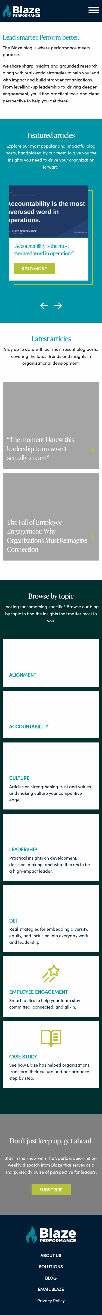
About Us (51, 1255)
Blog (51, 1278)
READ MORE (34, 268)
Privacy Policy (51, 1300)
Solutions (51, 1266)
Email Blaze (51, 1289)
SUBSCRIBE (51, 1189)
